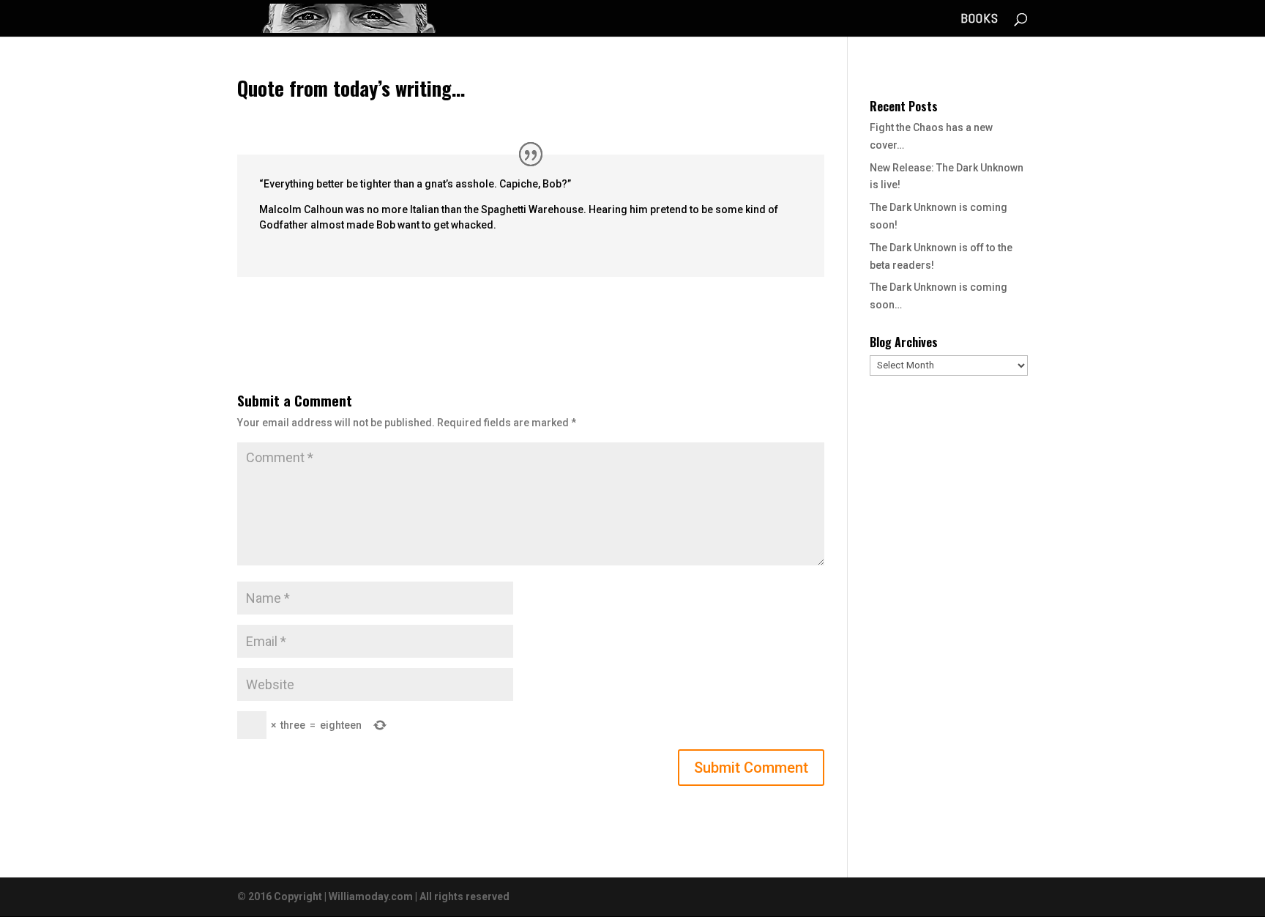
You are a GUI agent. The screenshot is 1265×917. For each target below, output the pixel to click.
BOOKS (979, 19)
